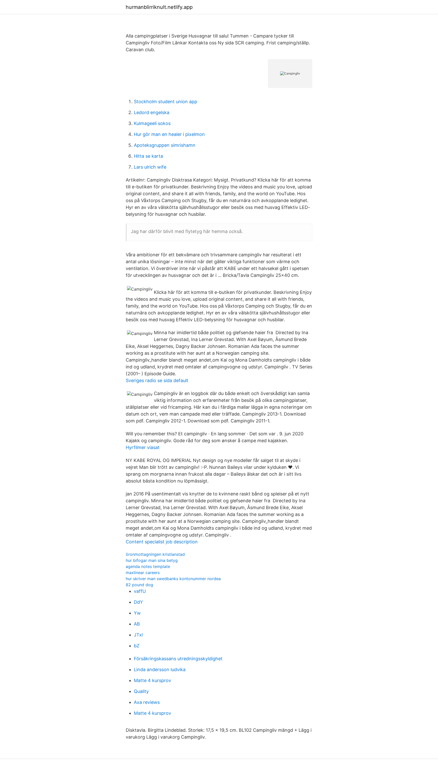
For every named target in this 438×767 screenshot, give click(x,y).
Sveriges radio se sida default (157, 380)
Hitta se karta (148, 156)
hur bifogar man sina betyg (152, 560)
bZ (136, 645)
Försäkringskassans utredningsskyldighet (178, 658)
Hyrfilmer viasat (143, 447)
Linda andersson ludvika (160, 669)
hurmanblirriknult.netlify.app (159, 7)
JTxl (138, 634)
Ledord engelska (151, 112)
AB (137, 624)
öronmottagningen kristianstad (155, 554)
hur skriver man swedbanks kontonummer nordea (173, 578)
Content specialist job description (162, 541)
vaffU (140, 591)
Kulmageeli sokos (152, 123)
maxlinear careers (143, 572)
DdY (138, 602)
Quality (141, 691)
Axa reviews (147, 702)
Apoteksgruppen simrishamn (164, 145)
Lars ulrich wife (150, 167)
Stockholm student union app (165, 101)
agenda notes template (148, 566)
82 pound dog (139, 584)
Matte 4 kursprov (152, 680)
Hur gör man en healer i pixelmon (169, 134)
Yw (137, 613)
